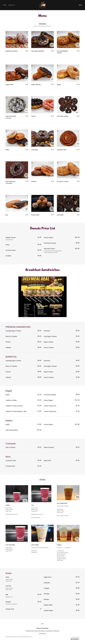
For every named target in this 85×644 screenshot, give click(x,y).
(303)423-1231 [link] (42, 633)
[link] (42, 5)
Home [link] (4, 5)
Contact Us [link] (11, 5)
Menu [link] (80, 5)
